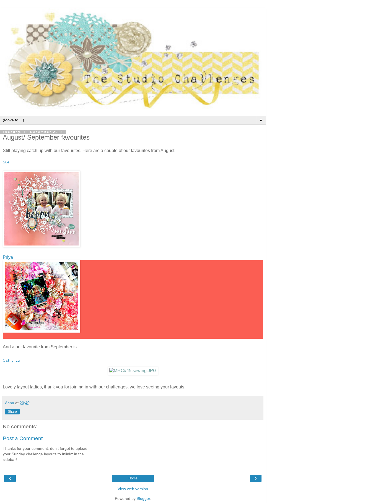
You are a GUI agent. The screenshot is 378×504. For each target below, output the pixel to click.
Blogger (143, 498)
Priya (8, 257)
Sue (6, 162)
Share (12, 412)
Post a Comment (23, 438)
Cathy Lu (11, 360)
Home (133, 478)
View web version (133, 489)
